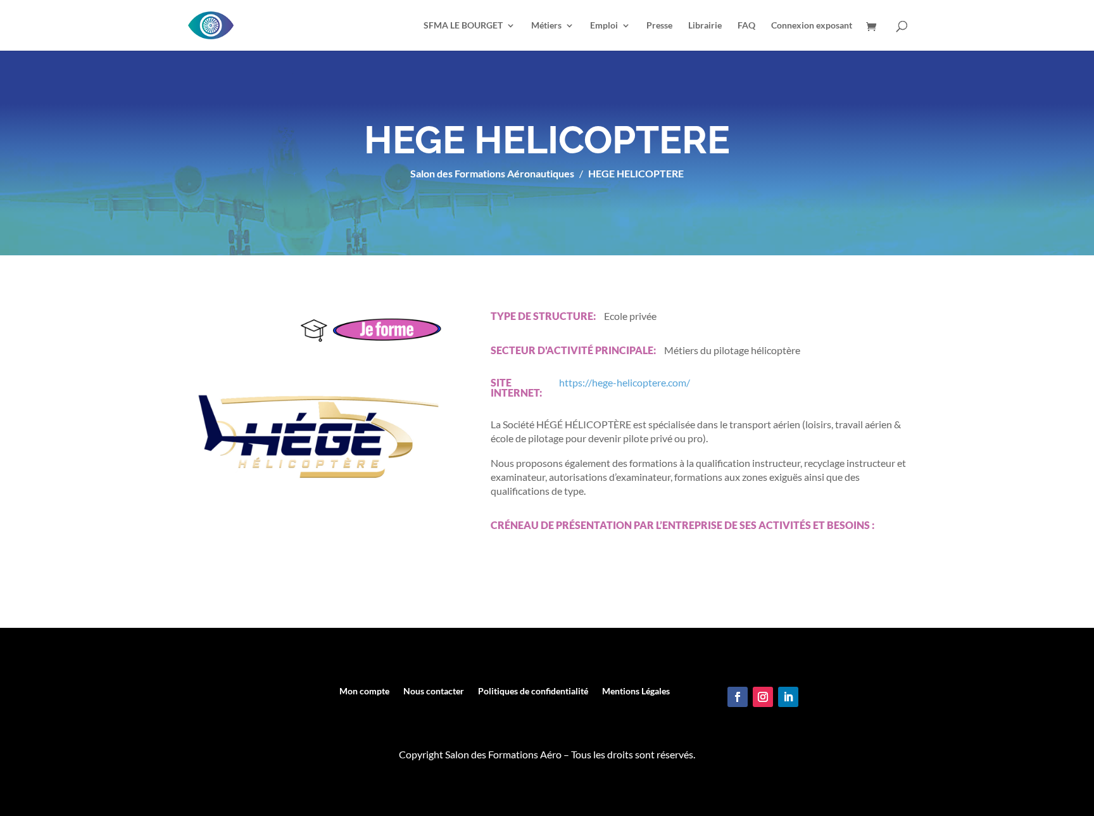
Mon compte (364, 691)
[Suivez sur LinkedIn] (788, 697)
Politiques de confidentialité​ (533, 691)
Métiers (546, 25)
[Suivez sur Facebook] (737, 697)
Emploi (604, 25)
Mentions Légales (636, 691)
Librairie (705, 25)
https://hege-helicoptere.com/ (624, 383)
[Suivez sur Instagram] (763, 697)
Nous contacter (433, 691)
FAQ (746, 25)
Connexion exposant (811, 25)
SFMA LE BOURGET (463, 25)
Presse (659, 25)
